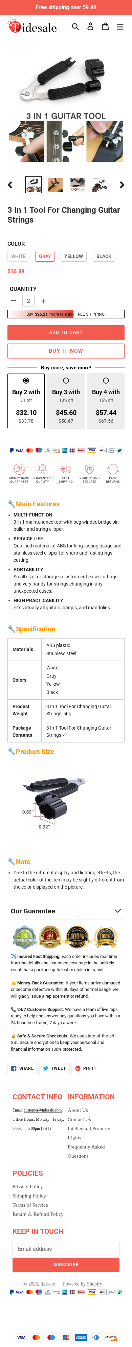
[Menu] (120, 26)
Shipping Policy (29, 1196)
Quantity (23, 289)
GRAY (45, 256)
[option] (34, 185)
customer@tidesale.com (43, 1110)
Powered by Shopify (82, 1284)
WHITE (18, 256)
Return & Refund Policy (38, 1214)
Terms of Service (30, 1205)
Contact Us (79, 1119)
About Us (78, 1110)
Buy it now (66, 351)
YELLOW (73, 256)
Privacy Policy (28, 1186)
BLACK (103, 256)
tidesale (48, 1284)
